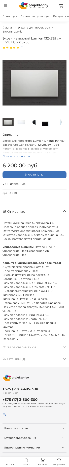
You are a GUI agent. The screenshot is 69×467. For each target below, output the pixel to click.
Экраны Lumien (13, 31)
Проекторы (10, 16)
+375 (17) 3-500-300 (20, 400)
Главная (8, 27)
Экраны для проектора (35, 16)
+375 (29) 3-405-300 (20, 389)
